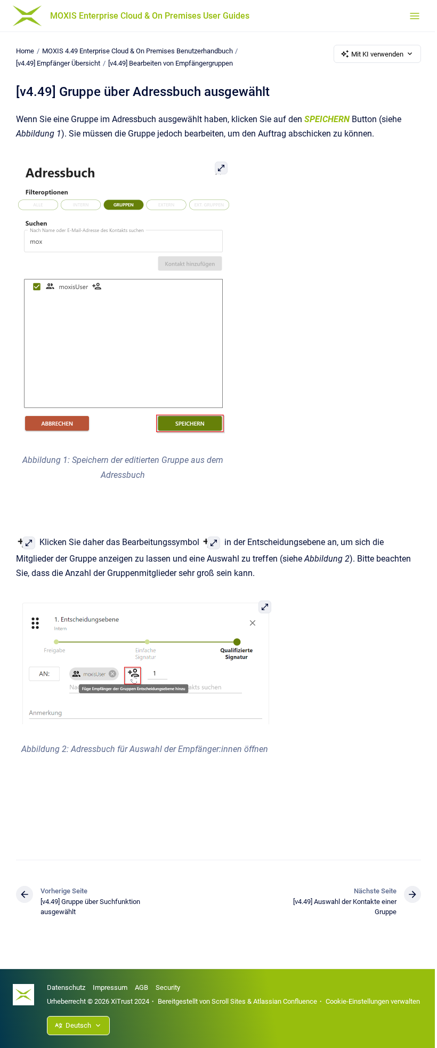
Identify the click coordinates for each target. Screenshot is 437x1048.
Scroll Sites (229, 1001)
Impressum (110, 987)
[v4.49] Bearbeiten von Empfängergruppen (170, 63)
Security (168, 987)
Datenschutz (66, 987)
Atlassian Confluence (285, 1001)
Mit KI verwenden (377, 54)
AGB (141, 987)
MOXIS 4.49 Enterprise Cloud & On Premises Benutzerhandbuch (137, 51)
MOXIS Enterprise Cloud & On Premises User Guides (149, 16)
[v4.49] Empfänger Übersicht (58, 63)
